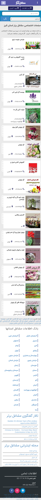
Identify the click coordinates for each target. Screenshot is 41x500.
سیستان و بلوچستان (11, 370)
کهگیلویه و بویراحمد (30, 390)
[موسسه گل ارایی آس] (33, 98)
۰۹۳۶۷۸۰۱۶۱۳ (18, 242)
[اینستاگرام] (17, 490)
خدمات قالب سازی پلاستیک (28, 496)
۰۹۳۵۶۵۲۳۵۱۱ (18, 277)
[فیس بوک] (11, 490)
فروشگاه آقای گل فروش (17, 303)
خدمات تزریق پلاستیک (10, 496)
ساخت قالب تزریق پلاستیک (20, 497)
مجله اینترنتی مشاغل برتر (21, 445)
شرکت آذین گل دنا (18, 110)
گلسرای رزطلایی (19, 215)
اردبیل (35, 341)
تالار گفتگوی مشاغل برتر (22, 416)
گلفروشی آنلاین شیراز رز (17, 162)
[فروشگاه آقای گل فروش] (33, 308)
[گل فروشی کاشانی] (33, 273)
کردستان (15, 380)
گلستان (15, 390)
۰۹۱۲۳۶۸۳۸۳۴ (18, 294)
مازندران (34, 400)
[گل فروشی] (33, 150)
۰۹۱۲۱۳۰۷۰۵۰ (19, 49)
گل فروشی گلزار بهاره (18, 127)
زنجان (16, 365)
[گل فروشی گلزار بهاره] (33, 133)
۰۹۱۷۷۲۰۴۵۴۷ (18, 119)
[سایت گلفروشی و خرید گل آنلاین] (33, 62)
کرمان (35, 385)
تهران (16, 350)
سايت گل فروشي (28, 319)
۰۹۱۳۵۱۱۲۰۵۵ (18, 312)
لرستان (16, 395)
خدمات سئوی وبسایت (21, 499)
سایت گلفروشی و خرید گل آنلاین (16, 58)
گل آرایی (21, 75)
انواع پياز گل (14, 321)
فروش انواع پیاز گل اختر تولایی (15, 232)
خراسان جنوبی (13, 355)
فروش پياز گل (24, 321)
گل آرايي (8, 319)
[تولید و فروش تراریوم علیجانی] (33, 255)
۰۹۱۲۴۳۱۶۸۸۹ (18, 66)
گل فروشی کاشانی (19, 267)
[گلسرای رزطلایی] (33, 220)
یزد (36, 410)
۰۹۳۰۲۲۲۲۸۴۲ (19, 84)
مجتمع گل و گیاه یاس (17, 285)
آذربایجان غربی (13, 336)
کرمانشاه (15, 385)
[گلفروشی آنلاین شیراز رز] (33, 168)
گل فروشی (21, 145)
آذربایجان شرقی (31, 336)
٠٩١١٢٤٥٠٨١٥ (19, 189)
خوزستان (34, 365)
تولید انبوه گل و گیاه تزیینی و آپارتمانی (15, 198)
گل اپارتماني (6, 321)
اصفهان (15, 341)
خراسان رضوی (32, 360)
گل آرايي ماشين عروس (16, 323)
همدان (16, 405)
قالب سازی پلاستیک (30, 494)
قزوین (16, 375)
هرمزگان (34, 405)
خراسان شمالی (13, 360)
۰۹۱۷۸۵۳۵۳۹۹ (18, 172)
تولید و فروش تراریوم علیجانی (15, 250)
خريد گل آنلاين (17, 319)
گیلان (35, 395)
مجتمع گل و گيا (28, 323)
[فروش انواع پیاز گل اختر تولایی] (33, 238)
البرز (35, 346)
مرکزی (16, 400)
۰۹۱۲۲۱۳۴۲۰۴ (19, 137)
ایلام (16, 346)
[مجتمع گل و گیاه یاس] (33, 290)
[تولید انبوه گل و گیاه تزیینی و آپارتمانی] (33, 203)
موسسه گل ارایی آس (18, 92)
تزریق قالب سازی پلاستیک (32, 497)
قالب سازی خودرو (21, 494)
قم (36, 380)
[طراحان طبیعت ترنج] (33, 45)
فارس (35, 375)
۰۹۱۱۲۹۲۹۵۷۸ (19, 207)
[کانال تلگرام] (22, 490)
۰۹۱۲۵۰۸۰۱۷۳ (19, 101)
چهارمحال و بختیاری (30, 355)
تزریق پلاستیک (18, 496)
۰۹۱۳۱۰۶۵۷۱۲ (19, 259)
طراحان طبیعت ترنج (18, 40)
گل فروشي (32, 321)
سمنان (34, 370)
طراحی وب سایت (30, 499)
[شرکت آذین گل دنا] (33, 115)
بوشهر (35, 350)
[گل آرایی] (33, 80)
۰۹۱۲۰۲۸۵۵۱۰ (19, 154)
